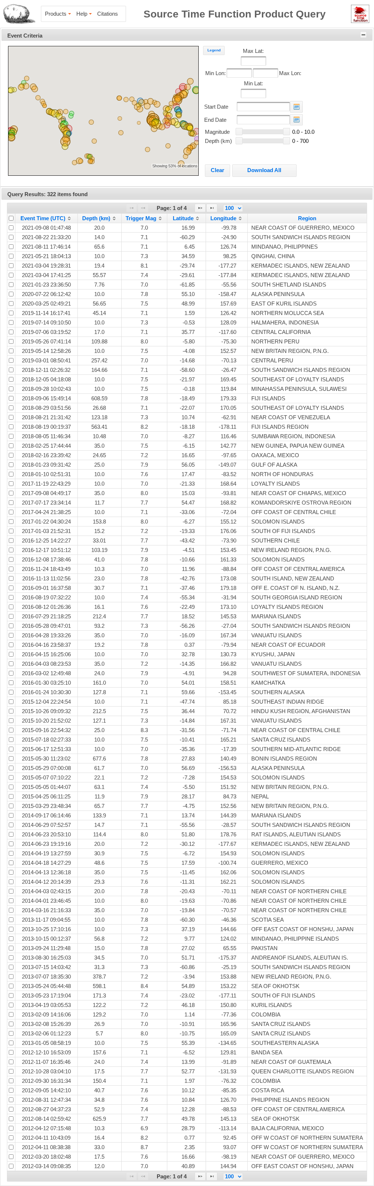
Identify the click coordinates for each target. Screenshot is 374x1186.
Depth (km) (218, 141)
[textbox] (253, 61)
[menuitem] (58, 13)
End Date (215, 120)
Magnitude (217, 132)
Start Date (216, 107)
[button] (147, 106)
